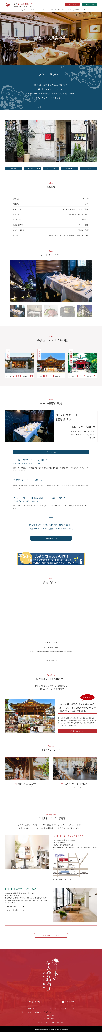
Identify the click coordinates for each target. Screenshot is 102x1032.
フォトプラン (32, 9)
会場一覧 (57, 9)
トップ (14, 9)
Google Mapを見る (10, 906)
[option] (51, 281)
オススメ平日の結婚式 (50, 1018)
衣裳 (63, 9)
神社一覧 (69, 9)
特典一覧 (50, 9)
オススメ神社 (51, 168)
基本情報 (13, 168)
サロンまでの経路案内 (59, 879)
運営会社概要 (55, 1022)
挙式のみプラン (42, 9)
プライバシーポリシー (44, 1022)
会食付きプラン (22, 9)
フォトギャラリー (32, 168)
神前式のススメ (85, 9)
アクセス (88, 168)
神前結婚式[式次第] (49, 1015)
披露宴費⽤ (69, 168)
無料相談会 (76, 9)
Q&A (62, 1022)
